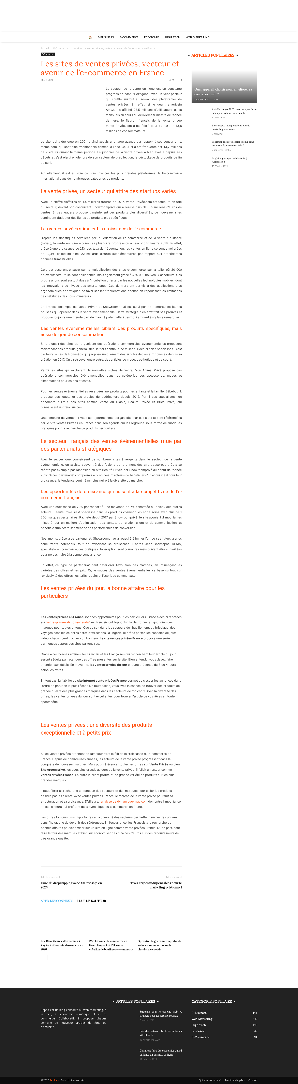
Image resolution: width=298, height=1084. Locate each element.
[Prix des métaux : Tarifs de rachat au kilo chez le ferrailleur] (126, 1036)
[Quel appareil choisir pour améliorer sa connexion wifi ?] (224, 82)
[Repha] (149, 16)
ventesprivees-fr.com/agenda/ (68, 622)
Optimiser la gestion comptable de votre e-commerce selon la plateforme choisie (159, 945)
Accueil (45, 48)
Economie (151, 37)
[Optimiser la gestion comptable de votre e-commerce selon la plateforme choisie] (160, 922)
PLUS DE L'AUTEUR (91, 901)
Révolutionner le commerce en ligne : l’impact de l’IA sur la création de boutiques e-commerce (111, 945)
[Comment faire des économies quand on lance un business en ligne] (126, 1056)
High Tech (172, 37)
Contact (252, 1080)
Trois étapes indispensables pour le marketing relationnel (156, 885)
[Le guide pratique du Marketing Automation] (200, 162)
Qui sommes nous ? (210, 1080)
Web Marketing (198, 37)
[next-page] (49, 957)
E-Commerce (128, 37)
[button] (252, 37)
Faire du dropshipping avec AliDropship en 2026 (71, 885)
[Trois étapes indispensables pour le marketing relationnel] (200, 129)
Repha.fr (54, 1080)
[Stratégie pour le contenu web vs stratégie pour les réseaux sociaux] (126, 1017)
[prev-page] (43, 957)
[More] (191, 858)
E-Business (106, 37)
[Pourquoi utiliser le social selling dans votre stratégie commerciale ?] (200, 146)
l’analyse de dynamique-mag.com (123, 801)
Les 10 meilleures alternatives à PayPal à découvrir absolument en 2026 (62, 945)
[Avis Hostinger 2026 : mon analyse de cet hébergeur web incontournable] (200, 113)
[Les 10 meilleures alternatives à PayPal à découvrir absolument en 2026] (63, 922)
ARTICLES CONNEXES (57, 901)
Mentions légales (234, 1080)
